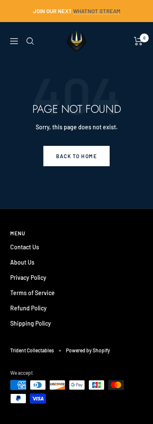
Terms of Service (32, 292)
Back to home (76, 156)
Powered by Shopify (88, 350)
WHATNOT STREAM (96, 11)
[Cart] (138, 41)
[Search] (30, 41)
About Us (22, 262)
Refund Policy (28, 308)
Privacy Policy (28, 277)
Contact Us (24, 247)
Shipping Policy (30, 323)
